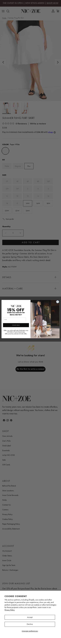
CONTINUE (16, 325)
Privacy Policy (10, 610)
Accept (29, 617)
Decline (30, 624)
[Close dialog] (57, 301)
